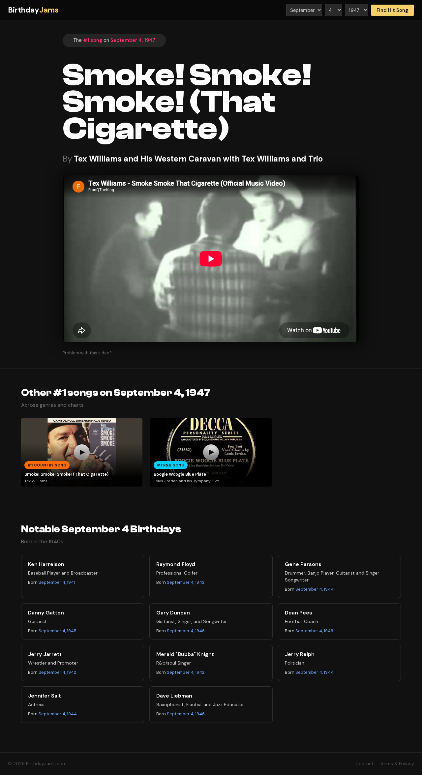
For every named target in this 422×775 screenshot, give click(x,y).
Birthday (33, 10)
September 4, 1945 (57, 631)
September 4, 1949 (314, 631)
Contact (364, 763)
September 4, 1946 (186, 631)
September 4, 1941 (57, 582)
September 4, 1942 (185, 582)
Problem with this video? (87, 353)
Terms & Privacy (397, 763)
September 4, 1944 (314, 589)
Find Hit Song (392, 10)
